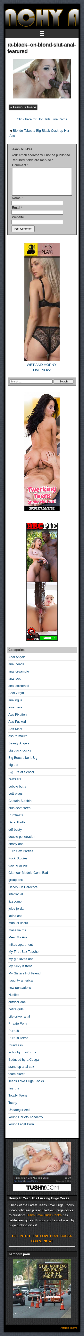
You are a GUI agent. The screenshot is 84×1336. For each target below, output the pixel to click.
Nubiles (13, 995)
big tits (13, 765)
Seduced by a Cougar (24, 1059)
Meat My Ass (18, 937)
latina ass (15, 916)
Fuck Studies (18, 858)
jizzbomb (14, 901)
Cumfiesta (15, 815)
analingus (15, 700)
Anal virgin (16, 693)
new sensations (19, 988)
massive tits (17, 930)
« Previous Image (23, 107)
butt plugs (15, 793)
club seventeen (19, 808)
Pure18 (13, 1031)
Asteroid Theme (69, 1328)
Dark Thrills (16, 822)
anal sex (14, 678)
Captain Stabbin (19, 801)
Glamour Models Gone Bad (28, 873)
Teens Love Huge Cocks (26, 1081)
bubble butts (17, 786)
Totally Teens (17, 1095)
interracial (15, 894)
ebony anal (16, 844)
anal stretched (18, 686)
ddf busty (15, 829)
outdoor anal (17, 1002)
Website (18, 217)
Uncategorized (18, 1110)
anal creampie (18, 671)
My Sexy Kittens (20, 966)
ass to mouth (17, 736)
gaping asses (18, 865)
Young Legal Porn (21, 1124)
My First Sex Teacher (24, 952)
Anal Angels (17, 657)
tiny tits (13, 1088)
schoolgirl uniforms (22, 1052)
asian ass (15, 707)
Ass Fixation (17, 714)
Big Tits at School (21, 772)
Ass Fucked (17, 722)
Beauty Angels (18, 743)
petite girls (16, 1009)
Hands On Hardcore (23, 887)
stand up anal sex (21, 1067)
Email (17, 208)
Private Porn (17, 1023)
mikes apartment (20, 944)
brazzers (14, 779)
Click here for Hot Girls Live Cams (42, 119)
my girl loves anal (21, 959)
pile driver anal (19, 1016)
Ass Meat (15, 729)
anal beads (16, 664)
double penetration (21, 837)
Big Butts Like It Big (22, 758)
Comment (20, 165)
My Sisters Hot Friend (24, 973)
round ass (15, 1045)
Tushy (12, 1103)
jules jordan (16, 908)
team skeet (16, 1074)
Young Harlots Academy (25, 1117)
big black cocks (19, 750)
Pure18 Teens (18, 1038)
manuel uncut (18, 923)
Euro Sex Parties (20, 851)
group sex (15, 880)
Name (17, 198)
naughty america (20, 980)
